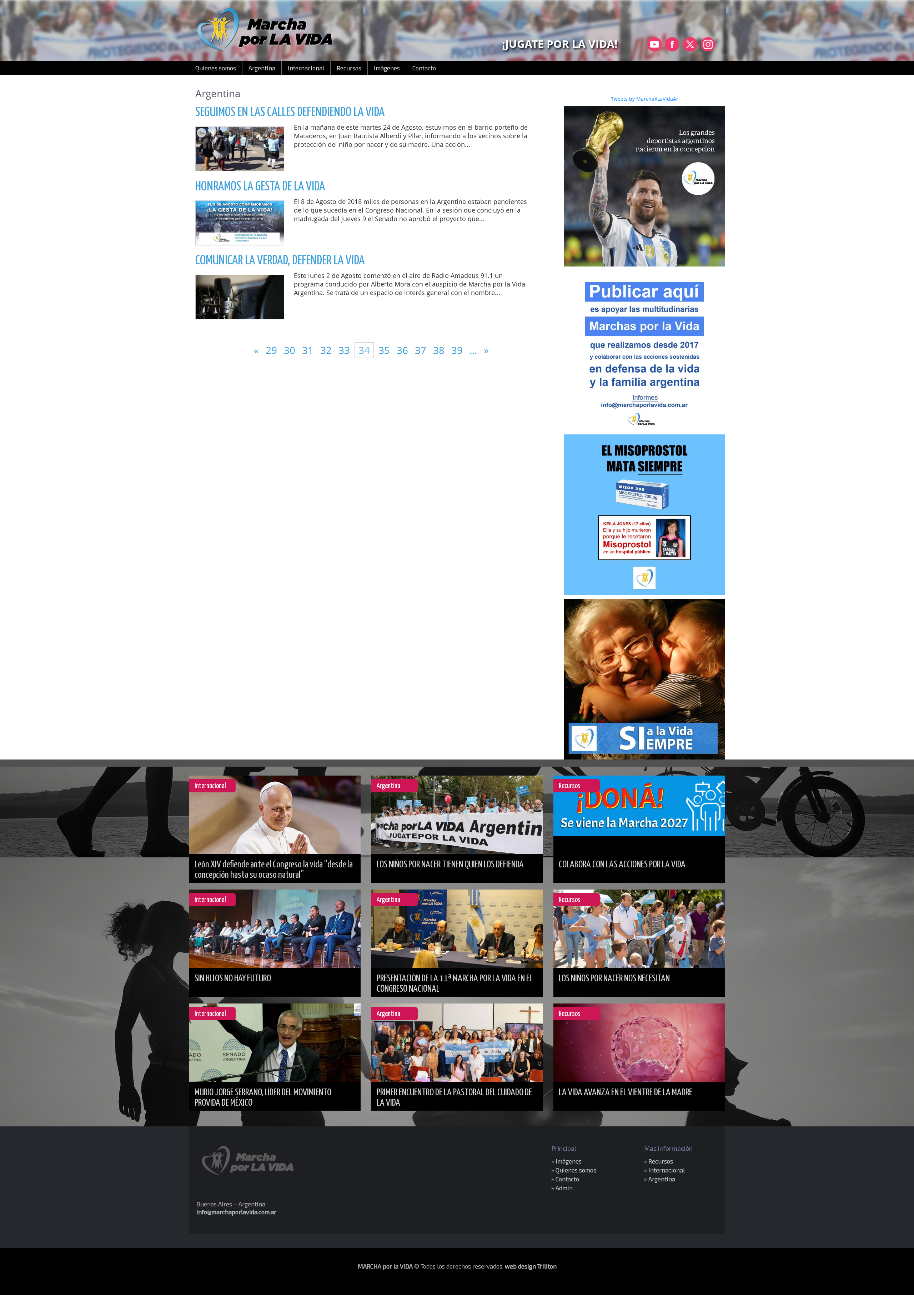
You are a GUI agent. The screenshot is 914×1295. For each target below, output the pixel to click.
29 (273, 350)
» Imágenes (566, 1161)
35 (384, 350)
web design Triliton (531, 1266)
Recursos (349, 67)
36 (404, 350)
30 (291, 350)
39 (458, 350)
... (474, 350)
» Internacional (664, 1170)
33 (345, 350)
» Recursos (658, 1161)
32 (327, 350)
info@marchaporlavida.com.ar (236, 1211)
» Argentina (659, 1178)
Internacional (306, 67)
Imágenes (387, 67)
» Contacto (565, 1178)
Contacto (424, 67)
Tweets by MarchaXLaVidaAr (644, 98)
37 (422, 350)
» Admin (562, 1187)
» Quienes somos (573, 1170)
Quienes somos (215, 67)
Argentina (261, 67)
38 (440, 350)
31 (309, 350)
